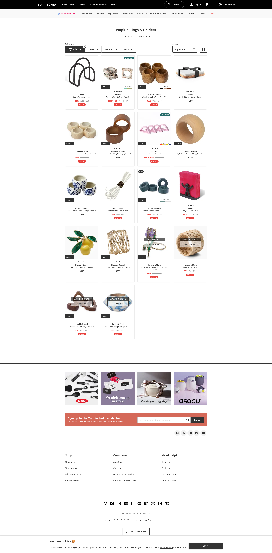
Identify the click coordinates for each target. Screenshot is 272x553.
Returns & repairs (170, 480)
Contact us (167, 468)
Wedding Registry (98, 4)
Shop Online (68, 4)
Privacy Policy (166, 547)
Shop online (70, 462)
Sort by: (175, 44)
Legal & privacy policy (123, 474)
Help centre (167, 462)
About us (117, 462)
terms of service (161, 520)
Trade (115, 5)
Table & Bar (127, 36)
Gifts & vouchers (73, 474)
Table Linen (144, 36)
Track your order (169, 474)
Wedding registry (73, 480)
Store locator (71, 468)
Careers (117, 468)
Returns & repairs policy (124, 480)
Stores (82, 4)
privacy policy (145, 520)
